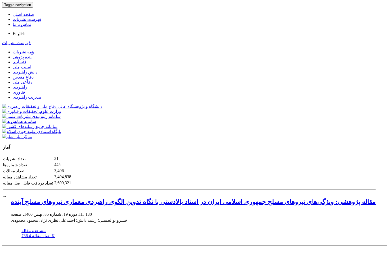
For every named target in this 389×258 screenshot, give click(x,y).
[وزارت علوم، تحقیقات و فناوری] (31, 111)
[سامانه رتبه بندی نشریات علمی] (31, 116)
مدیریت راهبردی (27, 97)
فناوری (19, 92)
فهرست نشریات (27, 19)
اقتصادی (20, 62)
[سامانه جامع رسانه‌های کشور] (29, 126)
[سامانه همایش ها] (19, 121)
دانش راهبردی (25, 72)
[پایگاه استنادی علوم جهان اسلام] (31, 131)
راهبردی (20, 87)
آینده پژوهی (23, 57)
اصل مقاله (38, 235)
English (19, 33)
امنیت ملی (22, 67)
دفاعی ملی (22, 82)
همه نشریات (23, 52)
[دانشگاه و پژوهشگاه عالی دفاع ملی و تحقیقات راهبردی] (52, 106)
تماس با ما (22, 24)
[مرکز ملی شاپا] (17, 136)
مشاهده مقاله (33, 230)
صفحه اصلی (23, 14)
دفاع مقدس (23, 77)
